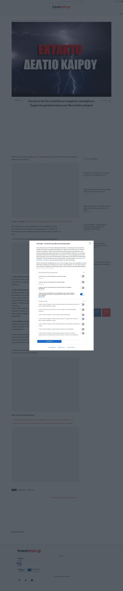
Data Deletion (52, 347)
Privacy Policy (71, 347)
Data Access (61, 347)
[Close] (90, 243)
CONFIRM (49, 341)
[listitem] (61, 272)
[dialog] (61, 296)
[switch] (82, 276)
